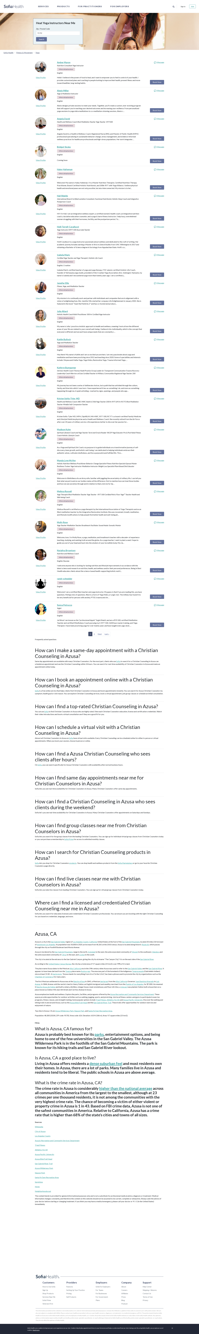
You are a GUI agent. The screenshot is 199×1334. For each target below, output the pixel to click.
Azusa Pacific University (132, 1000)
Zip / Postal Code (43, 29)
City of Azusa (40, 1131)
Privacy (145, 1300)
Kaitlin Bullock (64, 339)
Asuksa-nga (85, 971)
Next (100, 634)
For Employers (119, 6)
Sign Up (45, 1290)
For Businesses (101, 1293)
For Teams (99, 1290)
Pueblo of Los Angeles (134, 984)
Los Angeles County (42, 1136)
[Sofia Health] (13, 6)
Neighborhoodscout (43, 1191)
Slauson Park (79, 1011)
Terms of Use (148, 1297)
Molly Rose (62, 522)
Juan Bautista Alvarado (145, 981)
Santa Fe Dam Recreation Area (100, 1011)
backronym (57, 974)
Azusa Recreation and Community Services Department (132, 994)
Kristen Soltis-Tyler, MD (68, 398)
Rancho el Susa (79, 981)
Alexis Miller (63, 90)
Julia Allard (62, 311)
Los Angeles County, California (85, 942)
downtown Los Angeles (46, 944)
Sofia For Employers (103, 1287)
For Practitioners (90, 6)
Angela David (63, 118)
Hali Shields (62, 196)
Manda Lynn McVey (66, 460)
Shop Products (48, 1293)
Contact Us (147, 1293)
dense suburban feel (105, 1063)
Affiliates (124, 1293)
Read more (36, 1330)
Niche (37, 1187)
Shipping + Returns (150, 1290)
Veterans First (47, 1304)
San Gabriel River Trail (102, 1002)
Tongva (68, 971)
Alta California (75, 968)
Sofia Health (8, 52)
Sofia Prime (68, 839)
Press (123, 1297)
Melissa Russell (64, 491)
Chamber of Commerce (44, 977)
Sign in (183, 6)
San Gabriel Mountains (131, 942)
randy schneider (64, 578)
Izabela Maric (63, 255)
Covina (82, 955)
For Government (102, 1297)
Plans (98, 1300)
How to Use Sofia (48, 1287)
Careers (124, 1290)
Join (192, 6)
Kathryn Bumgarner (66, 367)
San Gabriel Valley (58, 942)
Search (41, 39)
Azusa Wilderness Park (64, 1011)
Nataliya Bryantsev (66, 550)
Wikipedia (39, 1127)
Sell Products (71, 1297)
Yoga (37, 52)
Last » (107, 634)
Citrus (64, 955)
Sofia (118, 661)
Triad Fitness (101, 1000)
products (72, 863)
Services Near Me (48, 1297)
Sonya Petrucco (64, 605)
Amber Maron (63, 62)
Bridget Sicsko (64, 147)
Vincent (135, 952)
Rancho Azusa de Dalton (46, 987)
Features (69, 1287)
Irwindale (91, 952)
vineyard (124, 987)
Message (160, 62)
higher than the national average (125, 1088)
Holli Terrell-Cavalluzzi (68, 227)
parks (99, 1034)
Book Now (157, 82)
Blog (123, 1300)
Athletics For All (113, 1000)
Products (63, 6)
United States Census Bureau (59, 964)
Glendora (155, 952)
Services (43, 6)
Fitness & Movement (24, 52)
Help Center (147, 1287)
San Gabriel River (147, 959)
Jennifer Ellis (63, 283)
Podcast (124, 1304)
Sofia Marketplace (125, 863)
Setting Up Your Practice (75, 1290)
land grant (104, 981)
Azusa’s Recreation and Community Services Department (57, 1140)
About (123, 1287)
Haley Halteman (64, 169)
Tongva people (138, 971)
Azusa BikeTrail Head (78, 1002)
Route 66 (145, 944)
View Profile (41, 77)
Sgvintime (39, 1182)
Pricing (69, 1293)
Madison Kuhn (64, 429)
